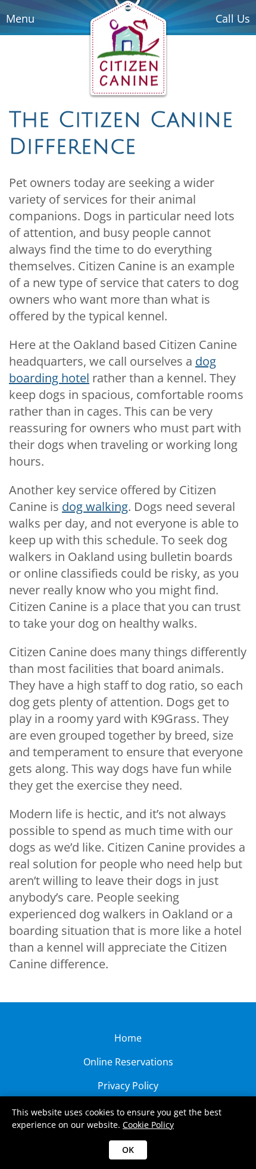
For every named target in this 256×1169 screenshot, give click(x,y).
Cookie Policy (148, 1124)
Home (128, 1038)
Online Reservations (128, 1061)
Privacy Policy (128, 1085)
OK (128, 1149)
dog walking (95, 506)
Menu (20, 18)
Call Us (233, 18)
